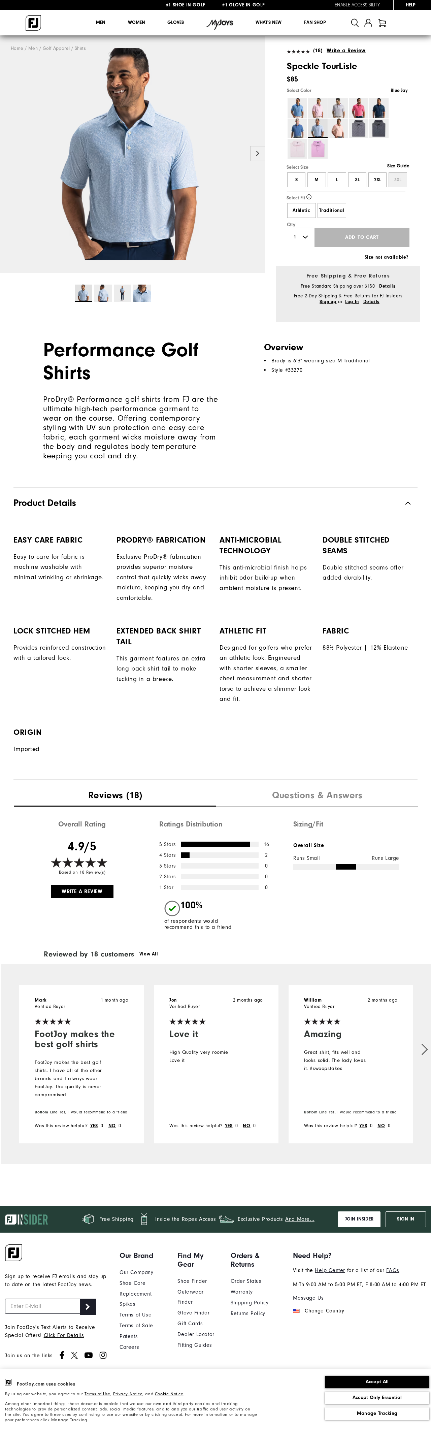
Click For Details (64, 1335)
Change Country (324, 1311)
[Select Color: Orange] (338, 128)
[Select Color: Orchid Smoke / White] (318, 108)
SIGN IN (405, 1219)
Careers (129, 1347)
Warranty (242, 1292)
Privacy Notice (127, 1393)
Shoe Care (132, 1283)
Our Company (137, 1272)
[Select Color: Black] (358, 128)
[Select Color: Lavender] (318, 149)
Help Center (330, 1270)
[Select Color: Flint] (379, 128)
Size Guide (398, 166)
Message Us (308, 1298)
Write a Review (346, 50)
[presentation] (115, 796)
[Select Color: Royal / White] (297, 108)
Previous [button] (7, 153)
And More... (299, 1219)
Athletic (301, 210)
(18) (318, 50)
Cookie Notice (169, 1393)
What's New (268, 22)
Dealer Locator (195, 1334)
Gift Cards (190, 1324)
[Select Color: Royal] (297, 128)
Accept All (377, 1382)
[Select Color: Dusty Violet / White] (338, 108)
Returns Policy (248, 1313)
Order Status (246, 1281)
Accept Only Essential (377, 1397)
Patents (129, 1336)
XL (357, 180)
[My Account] (368, 22)
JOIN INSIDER (359, 1219)
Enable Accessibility (357, 5)
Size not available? (386, 257)
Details (387, 286)
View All (148, 954)
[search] (355, 22)
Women (136, 22)
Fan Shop (315, 22)
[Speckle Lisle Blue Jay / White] (132, 154)
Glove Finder (193, 1313)
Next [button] (257, 153)
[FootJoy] (33, 23)
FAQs (392, 1270)
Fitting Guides (194, 1345)
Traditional (331, 210)
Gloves (175, 22)
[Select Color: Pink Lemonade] (358, 108)
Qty (291, 225)
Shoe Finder (192, 1281)
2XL (377, 180)
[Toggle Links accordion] (143, 1255)
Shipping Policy (250, 1303)
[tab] (382, 22)
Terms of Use (97, 1393)
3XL (397, 180)
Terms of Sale (136, 1326)
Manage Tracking (377, 1413)
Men (100, 22)
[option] (132, 154)
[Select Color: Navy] (379, 108)
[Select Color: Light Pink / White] (297, 149)
